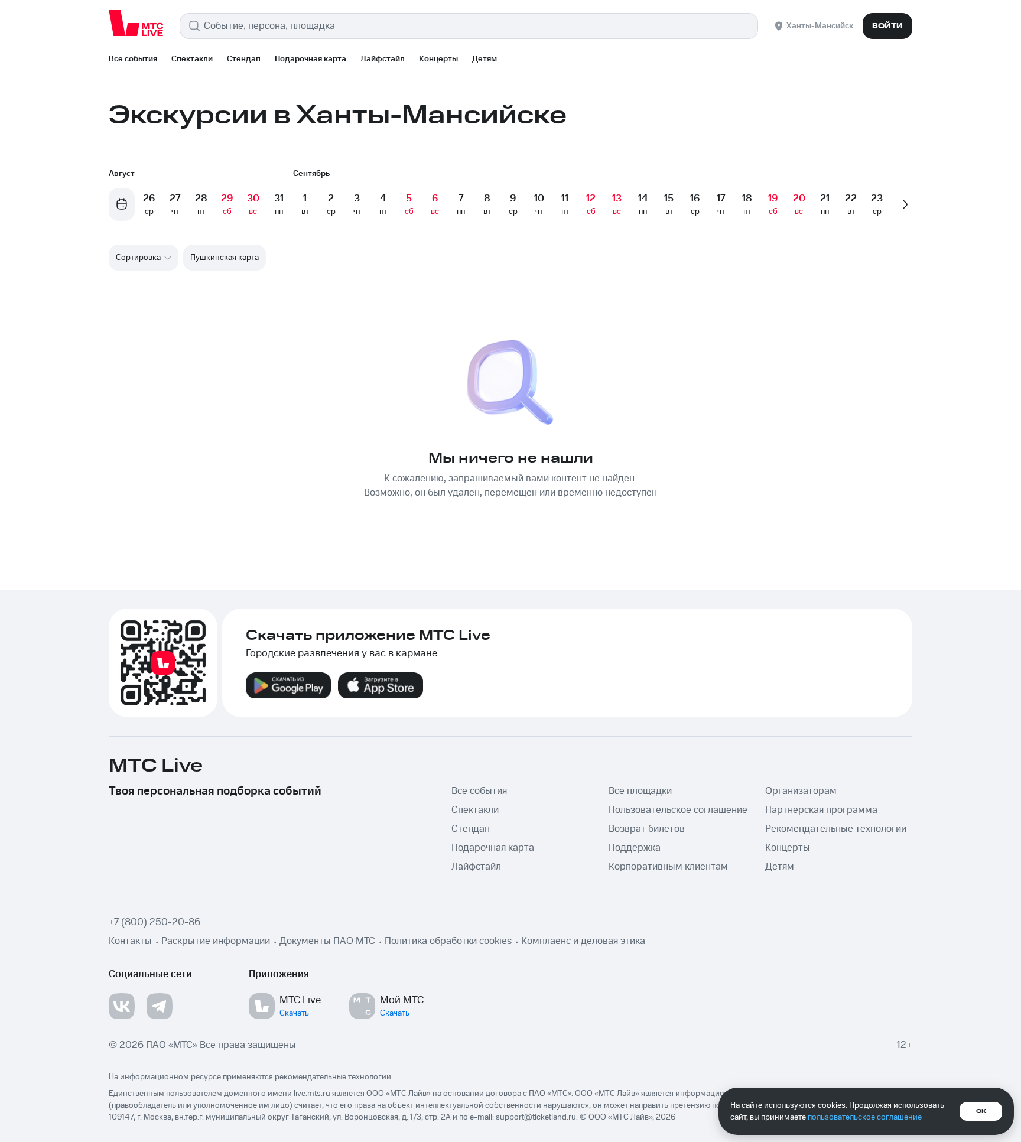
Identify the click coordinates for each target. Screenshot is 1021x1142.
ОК (981, 1111)
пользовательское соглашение (865, 1117)
